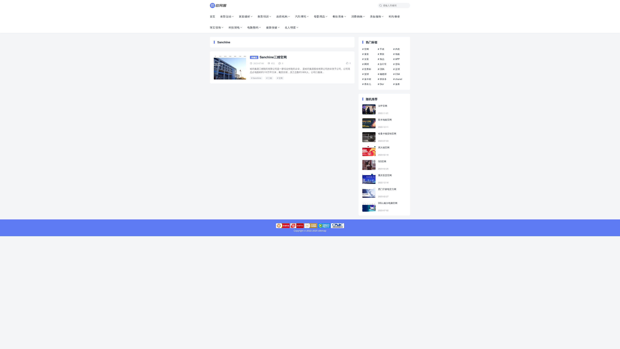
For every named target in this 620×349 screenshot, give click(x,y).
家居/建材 (244, 16)
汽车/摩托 (300, 16)
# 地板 (396, 54)
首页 (212, 16)
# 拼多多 (382, 79)
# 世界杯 (366, 69)
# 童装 (365, 54)
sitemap (322, 230)
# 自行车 (382, 64)
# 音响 (396, 64)
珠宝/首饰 (215, 27)
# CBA (381, 69)
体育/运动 (225, 16)
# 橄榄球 (382, 74)
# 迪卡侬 (366, 79)
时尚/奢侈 (394, 16)
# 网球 (365, 64)
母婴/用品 (319, 16)
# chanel (397, 79)
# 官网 (365, 49)
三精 (270, 78)
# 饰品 (381, 59)
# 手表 (381, 49)
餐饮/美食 (338, 16)
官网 (281, 78)
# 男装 (381, 54)
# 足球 (396, 69)
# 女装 (365, 59)
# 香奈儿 (366, 84)
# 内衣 (396, 49)
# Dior (381, 84)
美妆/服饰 (375, 16)
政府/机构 (281, 16)
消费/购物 (356, 16)
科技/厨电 (234, 27)
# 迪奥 (396, 84)
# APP (396, 59)
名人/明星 (290, 27)
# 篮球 (365, 74)
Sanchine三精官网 (273, 57)
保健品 (254, 57)
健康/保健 (271, 27)
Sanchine (257, 78)
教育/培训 (263, 16)
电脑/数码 (252, 27)
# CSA (396, 74)
